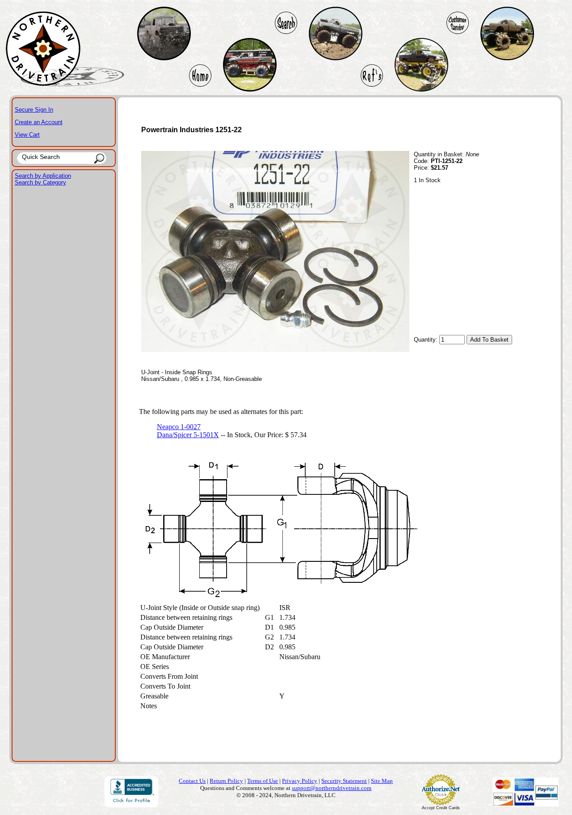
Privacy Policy (299, 780)
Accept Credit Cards (441, 808)
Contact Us (192, 780)
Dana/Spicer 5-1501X (188, 435)
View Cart (27, 134)
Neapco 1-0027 (179, 426)
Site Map (382, 780)
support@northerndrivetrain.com (331, 788)
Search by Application (43, 175)
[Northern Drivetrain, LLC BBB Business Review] (131, 805)
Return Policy (226, 780)
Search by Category (40, 182)
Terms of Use (262, 780)
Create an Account (39, 122)
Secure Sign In (34, 109)
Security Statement (344, 780)
